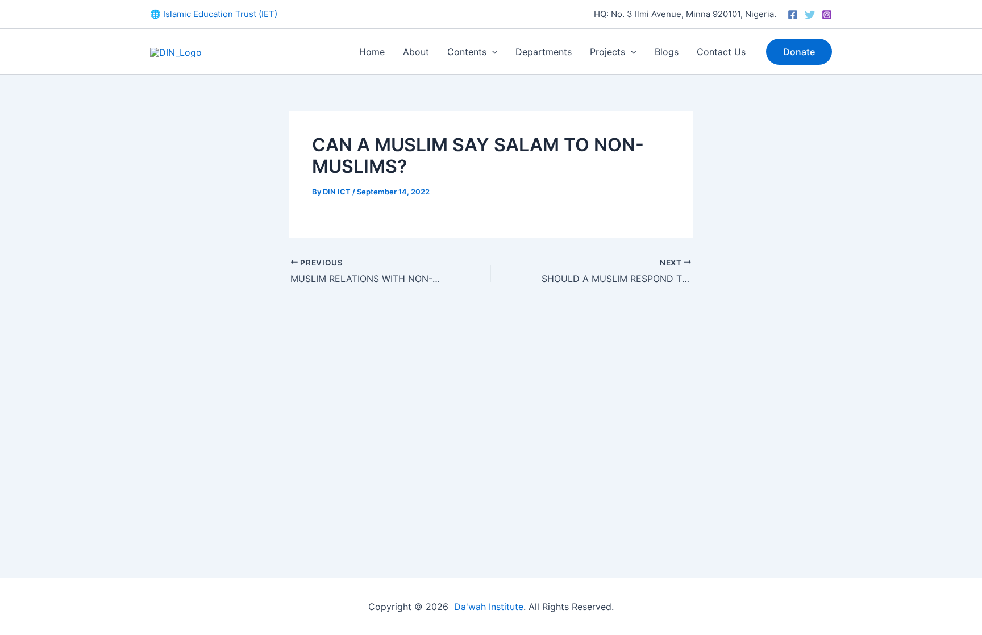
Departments (543, 51)
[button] (492, 51)
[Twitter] (810, 15)
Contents (466, 51)
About (416, 51)
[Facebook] (793, 15)
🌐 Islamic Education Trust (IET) (213, 14)
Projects (607, 51)
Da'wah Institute (488, 606)
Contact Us (721, 51)
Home (372, 51)
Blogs (667, 51)
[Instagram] (827, 15)
